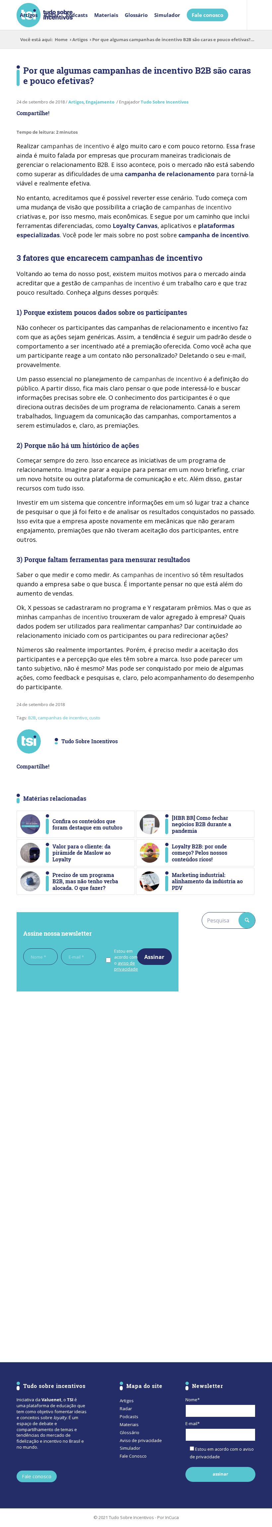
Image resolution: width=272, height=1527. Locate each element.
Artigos (80, 39)
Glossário (129, 1432)
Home (61, 39)
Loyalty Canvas (135, 226)
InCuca (172, 1517)
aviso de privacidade (126, 966)
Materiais (129, 1424)
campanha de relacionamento (170, 174)
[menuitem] (29, 15)
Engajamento (100, 102)
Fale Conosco (133, 1456)
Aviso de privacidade (141, 1440)
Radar (126, 1409)
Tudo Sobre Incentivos (164, 102)
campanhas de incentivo (62, 718)
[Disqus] (97, 1088)
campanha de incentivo (213, 235)
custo (94, 718)
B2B (32, 718)
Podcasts (129, 1416)
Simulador (130, 1448)
